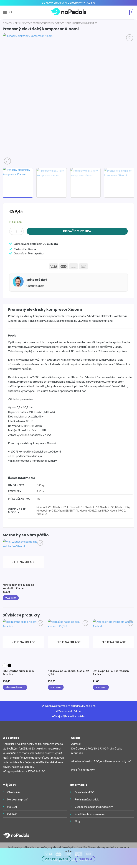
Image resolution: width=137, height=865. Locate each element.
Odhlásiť (12, 814)
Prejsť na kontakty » (83, 769)
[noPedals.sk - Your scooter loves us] (68, 12)
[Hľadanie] (10, 12)
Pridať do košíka (77, 231)
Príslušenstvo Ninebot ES (82, 23)
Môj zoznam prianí (17, 799)
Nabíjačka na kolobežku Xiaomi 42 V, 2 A (68, 672)
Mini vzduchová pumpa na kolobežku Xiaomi (18, 586)
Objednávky (14, 792)
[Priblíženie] (7, 161)
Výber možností (15, 687)
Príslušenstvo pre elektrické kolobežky (39, 23)
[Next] (127, 99)
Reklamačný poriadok (87, 799)
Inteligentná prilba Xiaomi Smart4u (18, 672)
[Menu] (5, 12)
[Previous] (10, 99)
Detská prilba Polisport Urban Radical (111, 672)
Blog (77, 821)
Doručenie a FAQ (84, 792)
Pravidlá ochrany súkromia (90, 814)
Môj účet (12, 806)
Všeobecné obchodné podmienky (94, 806)
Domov (7, 23)
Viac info (10, 598)
